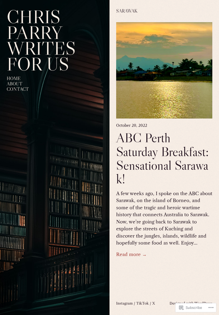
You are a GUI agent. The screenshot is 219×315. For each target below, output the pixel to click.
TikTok (142, 303)
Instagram (124, 303)
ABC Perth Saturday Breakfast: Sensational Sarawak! (162, 158)
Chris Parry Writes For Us (41, 40)
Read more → (131, 254)
